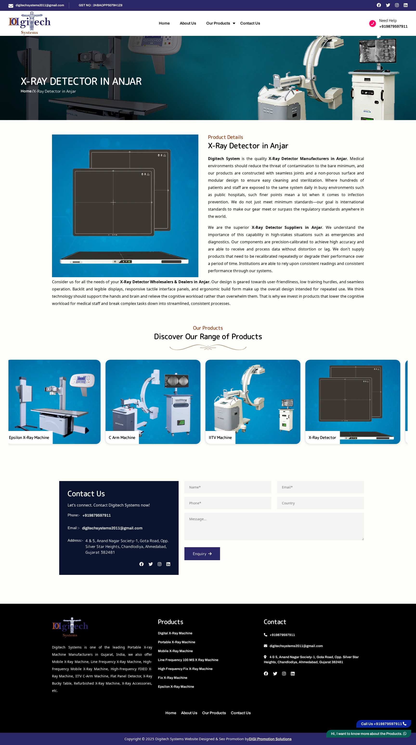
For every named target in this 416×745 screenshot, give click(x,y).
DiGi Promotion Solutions (270, 739)
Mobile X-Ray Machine (175, 651)
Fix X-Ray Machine (172, 678)
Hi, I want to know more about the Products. (367, 734)
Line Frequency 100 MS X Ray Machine (188, 660)
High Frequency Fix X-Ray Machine (185, 669)
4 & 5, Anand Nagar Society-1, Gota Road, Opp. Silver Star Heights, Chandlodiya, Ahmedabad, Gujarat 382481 (311, 659)
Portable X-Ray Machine (176, 642)
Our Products (218, 23)
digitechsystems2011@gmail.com (40, 5)
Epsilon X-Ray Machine (176, 686)
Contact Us (250, 23)
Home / (27, 91)
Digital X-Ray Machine (175, 633)
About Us (188, 23)
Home (164, 23)
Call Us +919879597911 (382, 724)
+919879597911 (393, 26)
